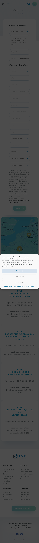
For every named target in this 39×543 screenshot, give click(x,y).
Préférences (19, 282)
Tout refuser (19, 277)
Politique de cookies (9, 286)
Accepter (19, 271)
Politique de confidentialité (26, 286)
